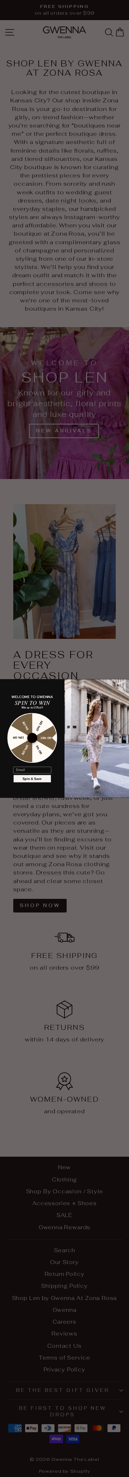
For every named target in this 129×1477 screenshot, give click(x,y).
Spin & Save (32, 778)
